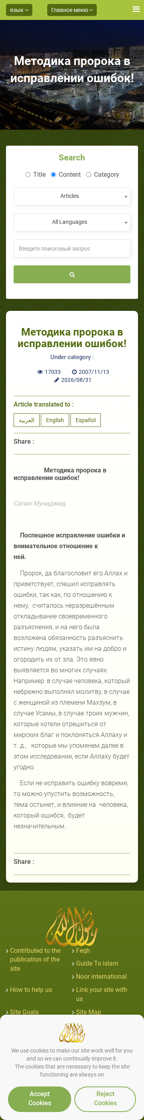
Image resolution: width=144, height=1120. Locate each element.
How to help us (31, 990)
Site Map (88, 1012)
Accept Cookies (39, 1098)
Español (86, 420)
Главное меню (70, 10)
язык (17, 10)
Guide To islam (97, 963)
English (55, 420)
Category (106, 174)
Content (70, 174)
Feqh (83, 950)
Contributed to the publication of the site (35, 960)
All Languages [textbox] (69, 222)
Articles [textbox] (69, 196)
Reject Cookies (105, 1098)
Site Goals (24, 1012)
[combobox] (72, 196)
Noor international (101, 976)
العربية (26, 420)
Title (39, 174)
